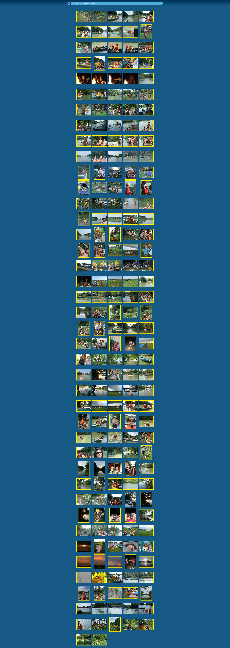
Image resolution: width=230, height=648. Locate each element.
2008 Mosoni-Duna (87, 3)
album (75, 3)
